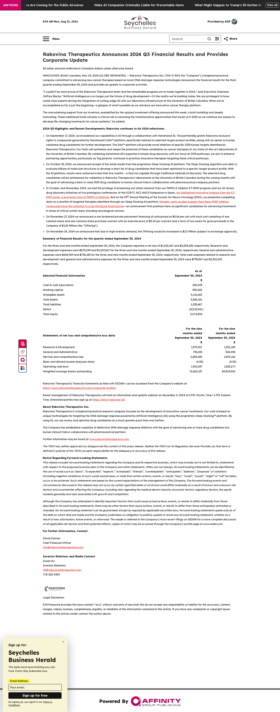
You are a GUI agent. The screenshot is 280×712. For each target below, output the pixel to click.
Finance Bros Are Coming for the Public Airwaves (46, 5)
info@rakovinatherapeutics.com (63, 547)
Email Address (19, 681)
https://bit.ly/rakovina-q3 (108, 399)
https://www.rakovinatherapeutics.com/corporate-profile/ (79, 388)
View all (272, 5)
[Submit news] (22, 344)
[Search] (209, 39)
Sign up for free (35, 695)
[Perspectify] (22, 352)
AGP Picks (10, 5)
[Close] (63, 641)
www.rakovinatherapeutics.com (109, 439)
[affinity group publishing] (22, 360)
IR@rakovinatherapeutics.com (62, 570)
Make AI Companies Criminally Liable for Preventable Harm (139, 5)
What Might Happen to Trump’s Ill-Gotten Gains (231, 5)
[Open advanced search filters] (217, 39)
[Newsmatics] (22, 368)
